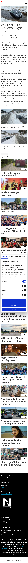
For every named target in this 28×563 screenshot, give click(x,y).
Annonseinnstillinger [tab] (20, 256)
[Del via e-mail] (16, 38)
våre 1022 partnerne (10, 263)
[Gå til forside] (2, 2)
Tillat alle (14, 301)
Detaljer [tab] (11, 256)
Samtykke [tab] (4, 256)
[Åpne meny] (25, 2)
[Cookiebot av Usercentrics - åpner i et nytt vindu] (20, 252)
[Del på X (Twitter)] (14, 38)
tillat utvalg (14, 305)
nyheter (4, 153)
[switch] (24, 286)
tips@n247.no (5, 487)
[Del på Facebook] (11, 38)
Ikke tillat (14, 309)
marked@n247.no (6, 494)
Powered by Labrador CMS (14, 560)
